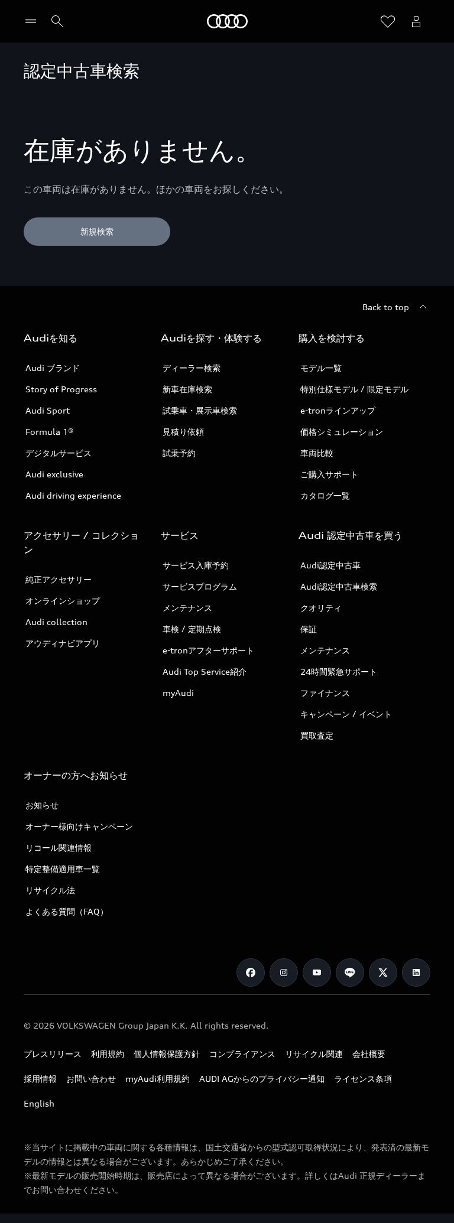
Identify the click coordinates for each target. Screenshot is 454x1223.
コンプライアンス (242, 1054)
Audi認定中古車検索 (338, 586)
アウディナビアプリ (62, 643)
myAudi (178, 693)
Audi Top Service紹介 (205, 671)
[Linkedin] (416, 972)
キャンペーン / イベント (346, 714)
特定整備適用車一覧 (62, 869)
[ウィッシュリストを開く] (388, 21)
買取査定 (316, 735)
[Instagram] (284, 972)
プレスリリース (53, 1054)
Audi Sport (47, 410)
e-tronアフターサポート (208, 650)
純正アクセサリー (58, 579)
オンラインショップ (62, 601)
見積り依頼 (183, 432)
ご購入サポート (329, 474)
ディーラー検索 (191, 368)
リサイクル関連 (314, 1054)
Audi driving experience (73, 495)
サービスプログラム (200, 586)
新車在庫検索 (187, 389)
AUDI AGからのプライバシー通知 (262, 1079)
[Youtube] (317, 972)
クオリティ (321, 608)
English (39, 1103)
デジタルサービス (58, 453)
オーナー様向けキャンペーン (79, 826)
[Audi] (227, 21)
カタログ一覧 (325, 495)
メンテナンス (187, 608)
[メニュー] (33, 21)
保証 (308, 629)
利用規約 (107, 1054)
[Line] (350, 972)
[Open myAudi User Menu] (416, 21)
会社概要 (368, 1054)
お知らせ (42, 805)
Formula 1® (49, 432)
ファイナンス (325, 693)
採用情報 (40, 1079)
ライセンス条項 (363, 1079)
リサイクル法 (50, 890)
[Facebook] (250, 972)
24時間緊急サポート (338, 671)
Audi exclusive (54, 474)
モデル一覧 (321, 368)
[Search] (57, 21)
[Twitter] (383, 972)
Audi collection (56, 622)
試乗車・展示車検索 (200, 410)
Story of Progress (61, 389)
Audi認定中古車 (330, 565)
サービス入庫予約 (196, 565)
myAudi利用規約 (157, 1079)
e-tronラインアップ (337, 410)
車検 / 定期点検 (192, 629)
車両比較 (316, 453)
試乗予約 (179, 453)
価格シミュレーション (341, 432)
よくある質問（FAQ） (66, 911)
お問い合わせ (91, 1079)
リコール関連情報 (58, 848)
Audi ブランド (52, 368)
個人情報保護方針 (167, 1054)
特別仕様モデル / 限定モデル (354, 389)
